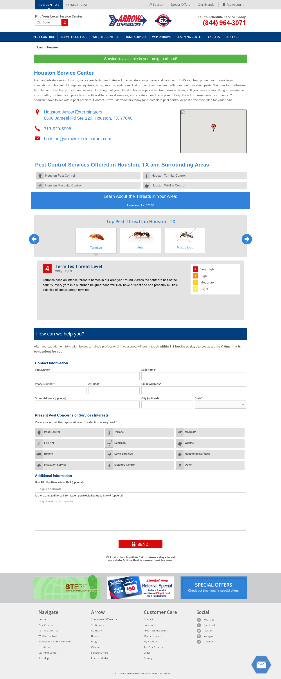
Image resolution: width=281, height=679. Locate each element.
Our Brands (206, 4)
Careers (214, 37)
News (94, 636)
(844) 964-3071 (224, 22)
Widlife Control (47, 636)
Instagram (209, 636)
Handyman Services (197, 453)
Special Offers (180, 4)
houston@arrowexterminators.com (77, 138)
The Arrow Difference (104, 619)
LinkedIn (209, 641)
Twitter (208, 630)
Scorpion (120, 443)
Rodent (48, 453)
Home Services (136, 37)
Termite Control (73, 37)
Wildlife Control (105, 37)
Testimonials (98, 625)
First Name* (42, 370)
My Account (151, 641)
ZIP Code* (94, 384)
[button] (213, 127)
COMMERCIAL (77, 5)
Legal (147, 652)
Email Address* (151, 384)
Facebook (209, 625)
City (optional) (150, 398)
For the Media (99, 658)
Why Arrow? (161, 37)
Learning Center (189, 37)
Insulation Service (55, 464)
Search (158, 4)
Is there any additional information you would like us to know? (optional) (79, 495)
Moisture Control (124, 464)
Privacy (148, 658)
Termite (119, 432)
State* (198, 398)
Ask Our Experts (153, 647)
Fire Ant (49, 443)
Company (97, 630)
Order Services (153, 636)
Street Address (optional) (50, 398)
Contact (232, 37)
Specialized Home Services (54, 641)
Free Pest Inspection (156, 630)
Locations (44, 647)
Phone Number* (45, 384)
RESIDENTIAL (49, 5)
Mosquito (190, 432)
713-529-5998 (57, 128)
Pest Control (44, 37)
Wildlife (189, 443)
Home (39, 47)
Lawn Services (123, 453)
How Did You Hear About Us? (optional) (59, 482)
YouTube (209, 619)
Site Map (43, 658)
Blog (94, 641)
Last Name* (148, 370)
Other (188, 464)
